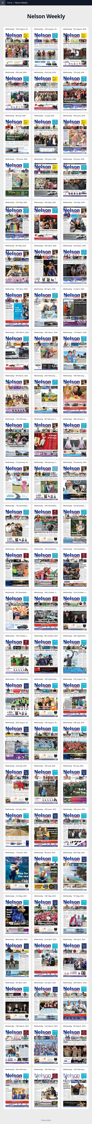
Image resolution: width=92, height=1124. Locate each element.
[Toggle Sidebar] (2, 2)
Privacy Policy (46, 1120)
